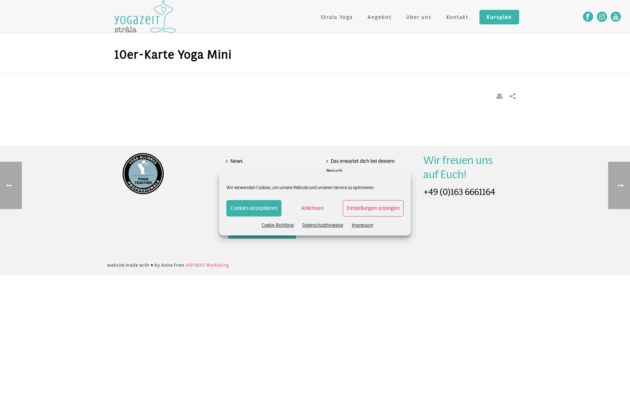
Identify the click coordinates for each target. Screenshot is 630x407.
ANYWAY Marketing (207, 265)
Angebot (380, 17)
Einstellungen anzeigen (373, 208)
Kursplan (499, 17)
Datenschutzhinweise (322, 225)
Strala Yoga (337, 17)
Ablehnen (312, 208)
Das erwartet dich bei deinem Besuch (360, 166)
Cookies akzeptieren (253, 208)
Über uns (419, 17)
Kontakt (457, 17)
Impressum (362, 225)
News (236, 161)
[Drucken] (499, 96)
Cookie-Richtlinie (278, 225)
